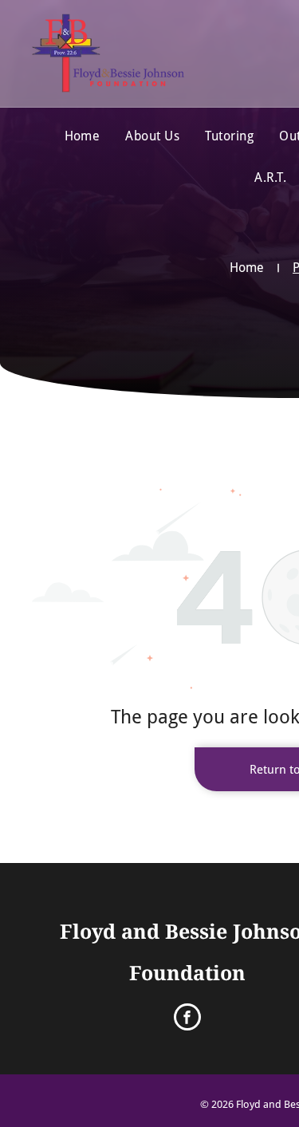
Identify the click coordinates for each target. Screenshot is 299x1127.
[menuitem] (82, 136)
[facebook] (187, 1018)
